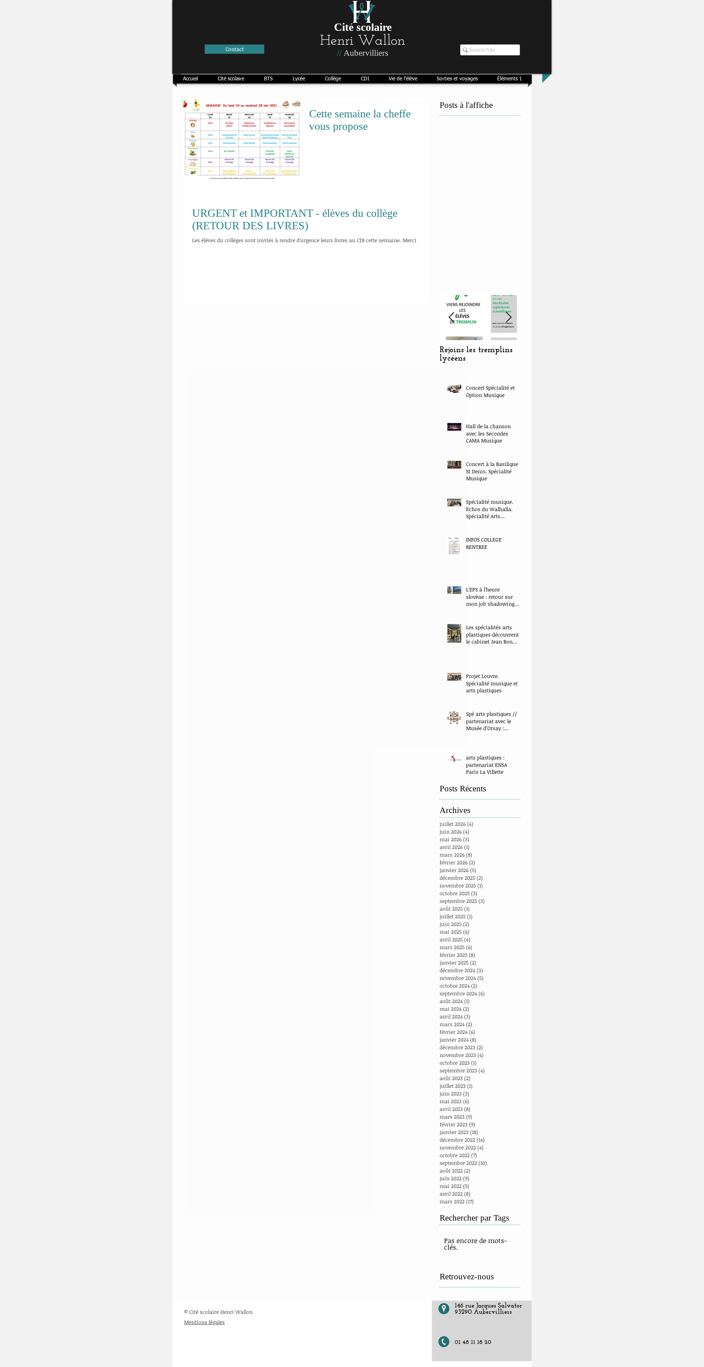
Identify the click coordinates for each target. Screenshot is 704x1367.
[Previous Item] (451, 317)
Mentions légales (204, 1322)
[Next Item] (508, 317)
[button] (231, 78)
